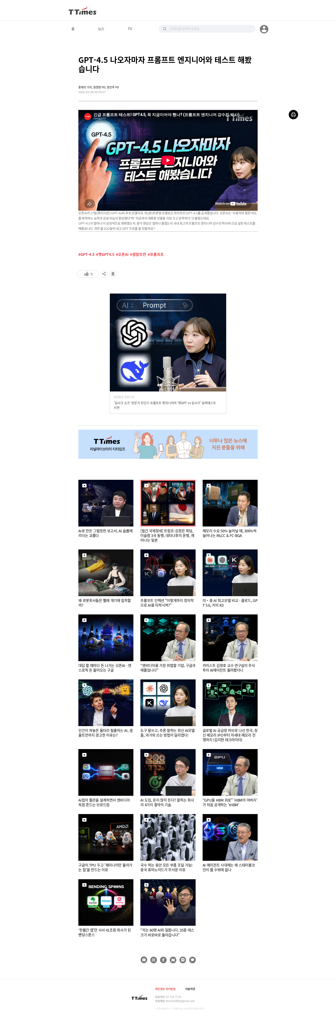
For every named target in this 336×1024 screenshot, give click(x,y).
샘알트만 (139, 254)
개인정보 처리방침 (165, 989)
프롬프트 (157, 254)
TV (130, 28)
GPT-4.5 (87, 254)
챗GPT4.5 (106, 254)
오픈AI (123, 254)
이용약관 (190, 989)
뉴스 (101, 28)
